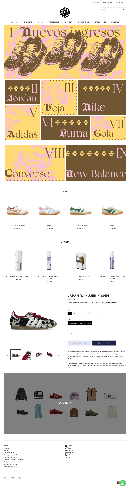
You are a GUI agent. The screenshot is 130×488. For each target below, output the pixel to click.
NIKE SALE (115, 22)
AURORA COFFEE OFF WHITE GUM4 (80, 323)
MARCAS (14, 22)
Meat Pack (19, 478)
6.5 (90, 313)
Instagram (70, 453)
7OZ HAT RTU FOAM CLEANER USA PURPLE (112, 277)
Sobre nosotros (9, 453)
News (6, 446)
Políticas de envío (9, 462)
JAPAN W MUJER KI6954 (88, 296)
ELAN (49, 226)
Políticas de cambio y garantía (13, 459)
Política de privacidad (10, 466)
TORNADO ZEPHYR (18, 226)
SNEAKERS (28, 22)
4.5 (69, 313)
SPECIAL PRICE (100, 22)
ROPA (40, 22)
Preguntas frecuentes (11, 457)
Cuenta (96, 2)
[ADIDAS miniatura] (15, 354)
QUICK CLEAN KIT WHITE (81, 276)
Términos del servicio (10, 464)
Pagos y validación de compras (13, 455)
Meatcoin (7, 448)
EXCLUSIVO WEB (83, 22)
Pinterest (70, 450)
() (107, 2)
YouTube (69, 455)
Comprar (119, 2)
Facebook (70, 446)
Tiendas (6, 450)
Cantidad (70, 334)
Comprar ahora (104, 343)
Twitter (69, 448)
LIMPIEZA (68, 22)
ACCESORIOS (54, 22)
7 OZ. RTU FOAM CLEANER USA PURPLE (49, 277)
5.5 (80, 313)
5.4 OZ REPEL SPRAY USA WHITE (17, 276)
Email (68, 457)
